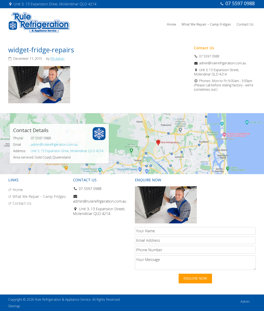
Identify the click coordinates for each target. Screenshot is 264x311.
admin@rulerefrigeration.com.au (54, 144)
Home (18, 189)
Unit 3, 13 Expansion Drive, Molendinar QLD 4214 (67, 151)
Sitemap (14, 306)
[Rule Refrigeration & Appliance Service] (39, 31)
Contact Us (22, 203)
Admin (245, 301)
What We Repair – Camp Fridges (39, 196)
